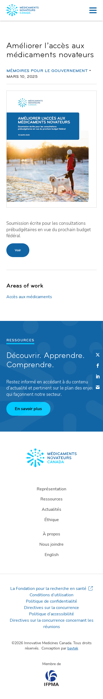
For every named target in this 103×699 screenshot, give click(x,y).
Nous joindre (51, 544)
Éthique (51, 520)
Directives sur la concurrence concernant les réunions (51, 623)
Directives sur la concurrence (51, 608)
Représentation (51, 489)
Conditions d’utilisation (51, 595)
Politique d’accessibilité (51, 614)
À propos (51, 534)
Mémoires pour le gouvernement (47, 71)
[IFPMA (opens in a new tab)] (51, 685)
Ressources (51, 499)
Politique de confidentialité (51, 601)
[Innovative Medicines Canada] (51, 458)
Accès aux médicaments (29, 297)
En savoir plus (28, 409)
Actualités (51, 509)
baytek (72, 648)
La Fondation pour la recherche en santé (48, 589)
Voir (18, 250)
